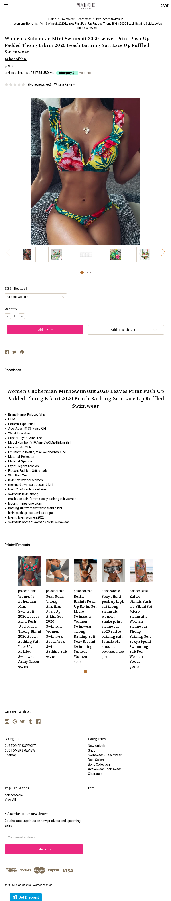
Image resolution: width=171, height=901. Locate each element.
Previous (8, 252)
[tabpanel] (27, 255)
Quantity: (11, 309)
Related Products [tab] (17, 545)
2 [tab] (89, 272)
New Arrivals (97, 746)
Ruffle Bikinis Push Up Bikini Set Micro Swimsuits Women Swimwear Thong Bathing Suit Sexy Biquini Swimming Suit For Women (85, 626)
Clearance (95, 774)
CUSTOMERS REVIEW (20, 750)
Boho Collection (99, 764)
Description (13, 370)
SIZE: (16, 288)
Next (163, 252)
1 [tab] (82, 272)
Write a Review (64, 84)
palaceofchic (14, 795)
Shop (91, 750)
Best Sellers (96, 760)
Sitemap (11, 755)
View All (10, 799)
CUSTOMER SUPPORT (20, 746)
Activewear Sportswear (104, 769)
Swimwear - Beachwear (105, 755)
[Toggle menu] (6, 6)
